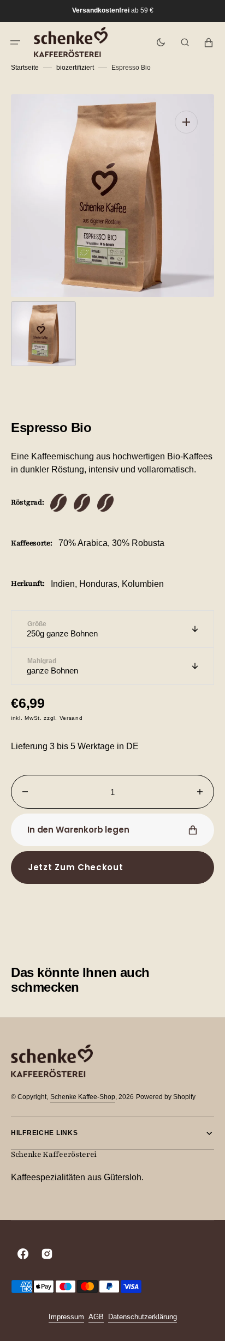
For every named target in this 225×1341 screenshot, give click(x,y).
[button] (15, 42)
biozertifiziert (75, 67)
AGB (96, 1317)
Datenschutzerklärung (142, 1317)
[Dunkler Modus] (160, 42)
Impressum (66, 1317)
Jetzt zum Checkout (75, 867)
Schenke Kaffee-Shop (82, 1097)
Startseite (25, 67)
